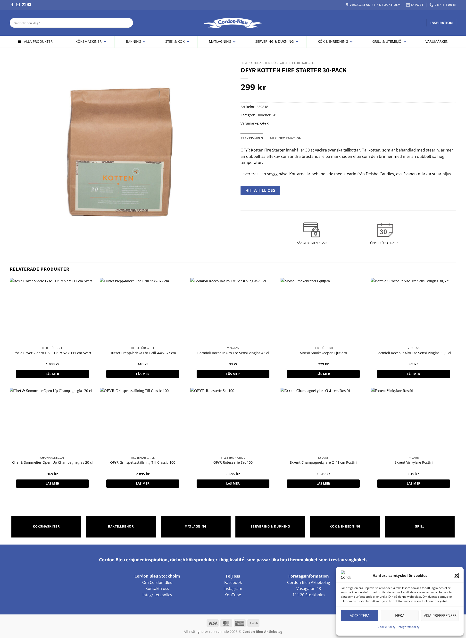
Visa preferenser (440, 615)
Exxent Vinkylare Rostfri (414, 462)
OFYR (264, 123)
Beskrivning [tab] (252, 138)
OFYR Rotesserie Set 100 (233, 462)
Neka (400, 615)
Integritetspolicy (408, 627)
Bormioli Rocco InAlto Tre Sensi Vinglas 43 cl (233, 353)
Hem (244, 63)
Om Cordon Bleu (157, 582)
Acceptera (360, 615)
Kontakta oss (157, 588)
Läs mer (52, 374)
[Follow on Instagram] (18, 5)
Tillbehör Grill (303, 63)
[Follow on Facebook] (12, 5)
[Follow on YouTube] (29, 5)
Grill (283, 63)
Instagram (233, 588)
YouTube (233, 594)
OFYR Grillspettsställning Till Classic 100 (142, 462)
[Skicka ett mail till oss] (23, 5)
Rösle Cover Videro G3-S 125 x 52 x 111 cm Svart (52, 353)
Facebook (233, 582)
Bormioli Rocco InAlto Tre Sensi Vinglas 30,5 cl (413, 353)
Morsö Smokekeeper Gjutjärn (323, 353)
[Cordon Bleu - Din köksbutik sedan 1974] (233, 23)
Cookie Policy (386, 627)
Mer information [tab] (286, 138)
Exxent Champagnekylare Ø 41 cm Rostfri (323, 462)
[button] (456, 575)
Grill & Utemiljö (263, 63)
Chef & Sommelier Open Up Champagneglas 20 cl (52, 462)
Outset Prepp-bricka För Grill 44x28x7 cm (142, 353)
